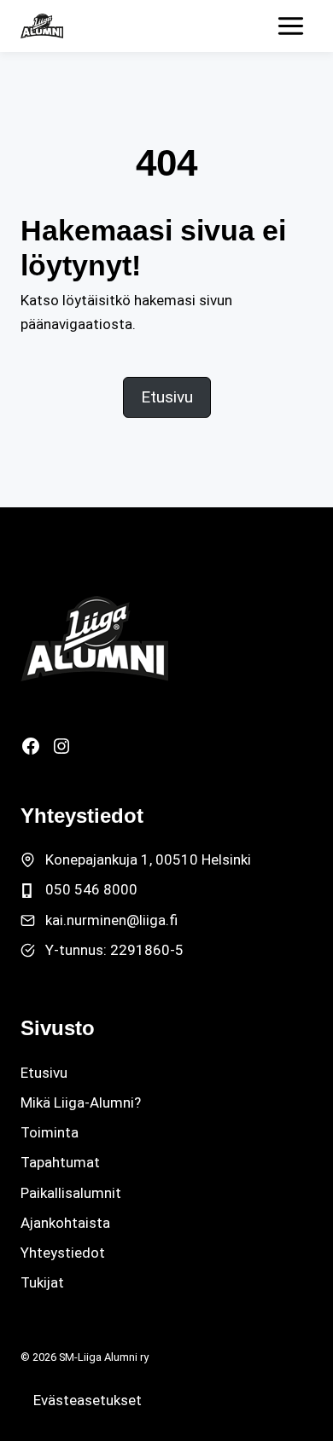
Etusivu (43, 1072)
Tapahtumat (60, 1162)
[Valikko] (291, 26)
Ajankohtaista (65, 1222)
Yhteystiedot (62, 1252)
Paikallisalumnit (70, 1192)
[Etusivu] (41, 26)
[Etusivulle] (94, 638)
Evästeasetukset (87, 1400)
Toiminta (49, 1132)
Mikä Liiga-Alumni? (80, 1102)
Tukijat (42, 1282)
